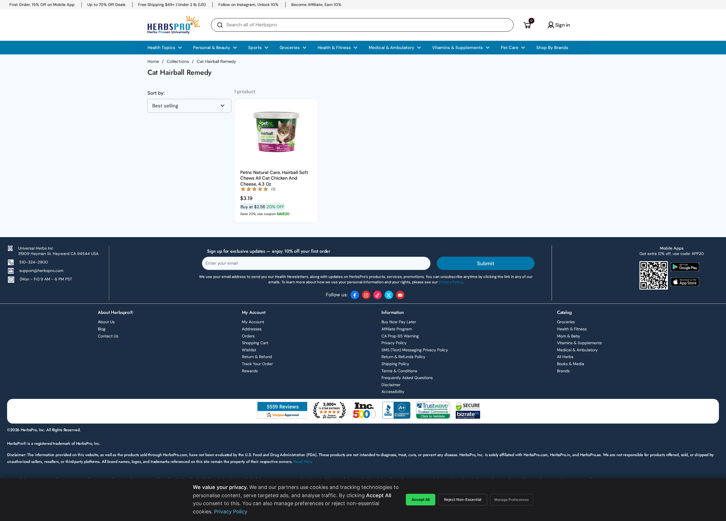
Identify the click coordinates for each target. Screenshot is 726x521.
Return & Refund (257, 356)
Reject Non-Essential (462, 499)
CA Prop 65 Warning (400, 336)
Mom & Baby (568, 336)
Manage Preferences (511, 499)
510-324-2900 (33, 262)
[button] (527, 25)
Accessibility (392, 391)
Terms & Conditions (399, 370)
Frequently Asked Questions (407, 377)
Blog (101, 328)
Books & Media (570, 363)
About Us (106, 321)
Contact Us (108, 336)
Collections (178, 61)
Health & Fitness (572, 328)
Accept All (420, 499)
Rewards (250, 370)
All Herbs (565, 356)
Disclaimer (390, 384)
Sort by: (156, 93)
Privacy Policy (394, 342)
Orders (248, 336)
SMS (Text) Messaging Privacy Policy (414, 349)
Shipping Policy (395, 363)
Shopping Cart (255, 342)
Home (153, 61)
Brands (563, 370)
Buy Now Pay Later (398, 321)
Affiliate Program (396, 328)
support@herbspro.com (41, 270)
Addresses (251, 328)
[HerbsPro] (173, 25)
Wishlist (249, 349)
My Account (253, 321)
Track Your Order (257, 363)
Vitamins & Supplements (579, 342)
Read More (303, 461)
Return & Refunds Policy (403, 356)
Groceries (566, 321)
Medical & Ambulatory (577, 349)
